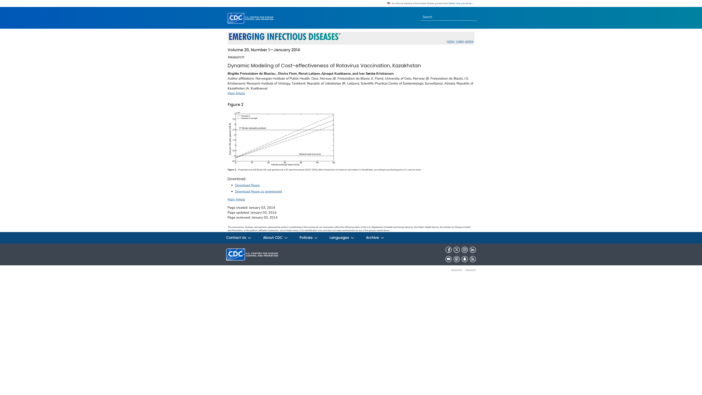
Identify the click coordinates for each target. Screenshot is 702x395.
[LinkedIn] (473, 250)
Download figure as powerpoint (258, 191)
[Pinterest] (457, 259)
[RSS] (473, 259)
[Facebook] (449, 250)
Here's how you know (460, 3)
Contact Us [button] (236, 237)
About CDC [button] (273, 237)
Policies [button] (307, 237)
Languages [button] (340, 237)
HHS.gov (456, 270)
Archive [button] (373, 237)
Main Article (236, 93)
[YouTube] (449, 259)
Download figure (247, 185)
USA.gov (470, 270)
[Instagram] (465, 250)
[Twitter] (457, 250)
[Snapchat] (465, 259)
